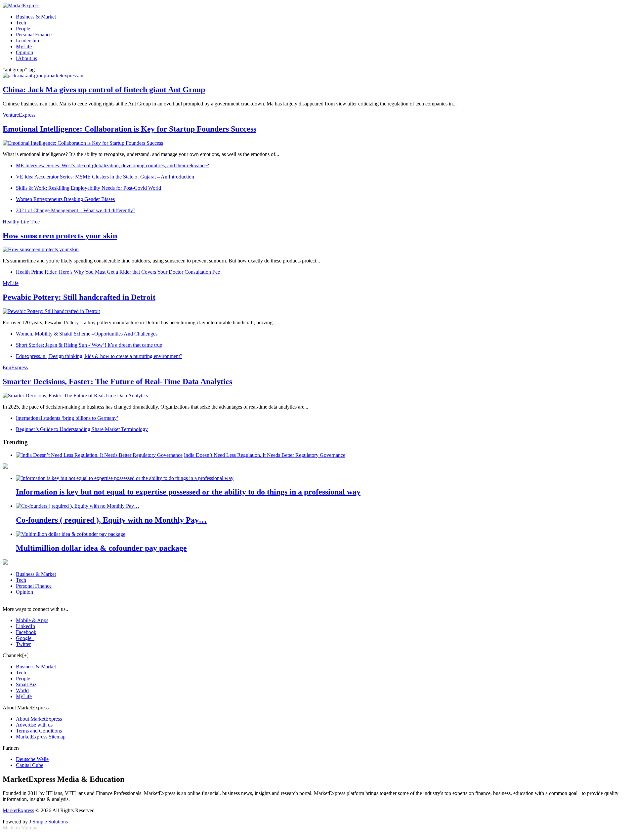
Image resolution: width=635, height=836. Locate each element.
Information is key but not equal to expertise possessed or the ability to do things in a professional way (188, 492)
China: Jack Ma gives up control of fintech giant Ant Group (104, 89)
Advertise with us (34, 725)
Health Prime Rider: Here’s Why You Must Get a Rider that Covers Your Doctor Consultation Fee (118, 272)
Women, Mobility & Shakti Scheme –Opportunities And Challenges (86, 334)
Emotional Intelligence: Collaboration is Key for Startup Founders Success (129, 129)
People (23, 28)
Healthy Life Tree (21, 221)
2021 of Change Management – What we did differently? (75, 210)
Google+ (25, 638)
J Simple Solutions (48, 821)
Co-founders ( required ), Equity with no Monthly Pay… (111, 520)
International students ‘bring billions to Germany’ (67, 418)
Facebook (26, 632)
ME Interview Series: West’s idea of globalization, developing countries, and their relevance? (112, 165)
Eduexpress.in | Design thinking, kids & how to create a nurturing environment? (99, 356)
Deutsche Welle (32, 759)
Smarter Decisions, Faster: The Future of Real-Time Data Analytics (117, 381)
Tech (21, 22)
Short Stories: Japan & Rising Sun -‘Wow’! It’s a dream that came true (89, 345)
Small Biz (26, 684)
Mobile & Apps (32, 620)
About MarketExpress (39, 719)
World (22, 690)
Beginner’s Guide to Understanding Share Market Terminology (82, 429)
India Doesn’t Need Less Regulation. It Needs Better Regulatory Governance (264, 455)
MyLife (24, 46)
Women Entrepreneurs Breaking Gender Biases (65, 199)
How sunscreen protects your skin (60, 235)
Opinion (24, 52)
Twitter (23, 644)
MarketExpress (18, 810)
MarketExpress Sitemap (40, 736)
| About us (26, 58)
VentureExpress (19, 115)
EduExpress (15, 367)
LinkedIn (25, 626)
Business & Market (36, 17)
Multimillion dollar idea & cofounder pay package (101, 548)
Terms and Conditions (39, 731)
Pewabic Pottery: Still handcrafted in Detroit (79, 297)
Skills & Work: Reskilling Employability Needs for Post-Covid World (88, 188)
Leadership (27, 40)
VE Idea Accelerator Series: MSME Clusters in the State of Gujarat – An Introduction (105, 176)
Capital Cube (29, 765)
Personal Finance (34, 34)
